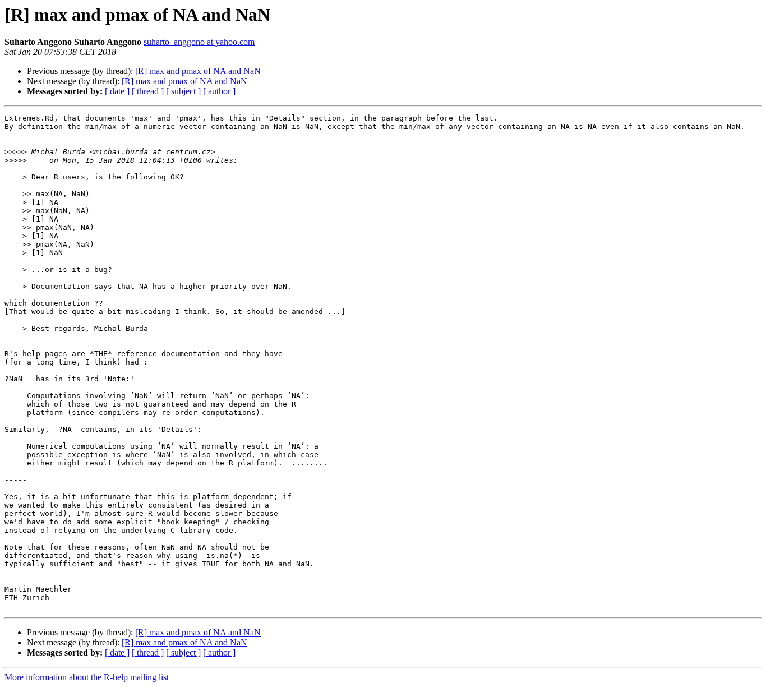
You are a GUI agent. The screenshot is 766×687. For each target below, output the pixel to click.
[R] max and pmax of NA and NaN (198, 71)
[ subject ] (183, 91)
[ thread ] (148, 91)
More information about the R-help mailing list (86, 677)
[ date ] (117, 91)
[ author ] (219, 91)
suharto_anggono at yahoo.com (199, 42)
